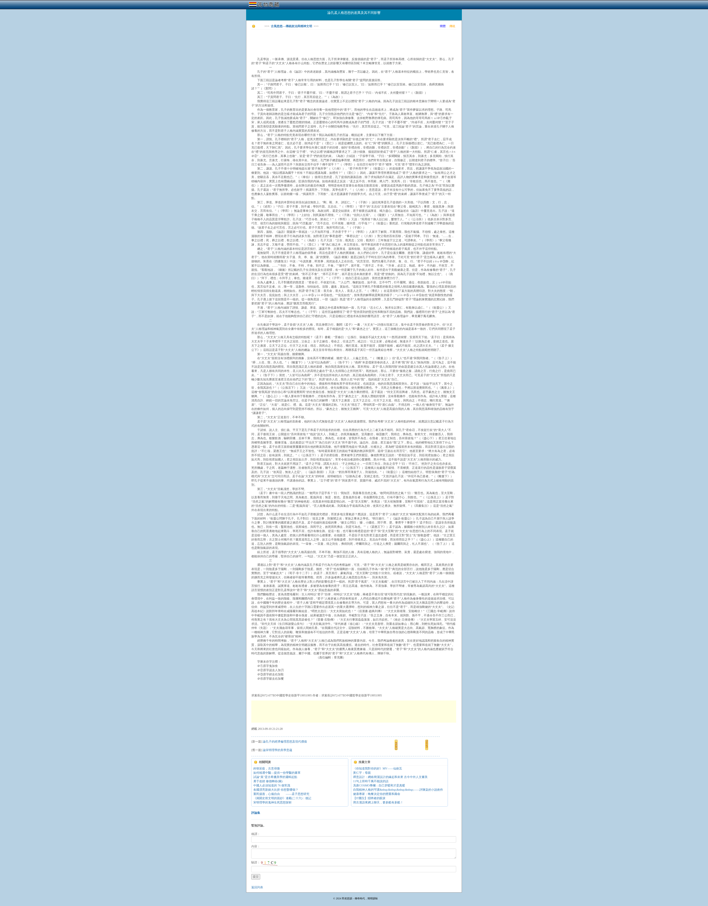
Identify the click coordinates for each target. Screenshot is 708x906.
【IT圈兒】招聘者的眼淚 (369, 798)
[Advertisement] (318, 40)
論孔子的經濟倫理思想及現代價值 (285, 741)
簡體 (443, 26)
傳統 (452, 26)
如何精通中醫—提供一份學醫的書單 (277, 772)
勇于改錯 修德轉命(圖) (267, 781)
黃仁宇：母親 (362, 772)
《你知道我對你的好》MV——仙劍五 (377, 768)
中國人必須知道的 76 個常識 (271, 785)
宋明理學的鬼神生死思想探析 (272, 802)
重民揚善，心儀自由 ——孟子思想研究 (281, 793)
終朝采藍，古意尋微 (266, 768)
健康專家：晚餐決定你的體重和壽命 (376, 793)
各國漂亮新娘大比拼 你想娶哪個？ (275, 789)
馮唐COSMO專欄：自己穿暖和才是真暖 (379, 785)
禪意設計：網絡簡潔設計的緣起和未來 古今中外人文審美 (390, 777)
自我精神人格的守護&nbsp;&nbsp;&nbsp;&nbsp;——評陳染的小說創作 (398, 789)
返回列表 (257, 887)
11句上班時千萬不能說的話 (370, 781)
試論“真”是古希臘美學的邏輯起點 (275, 777)
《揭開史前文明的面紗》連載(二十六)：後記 (282, 798)
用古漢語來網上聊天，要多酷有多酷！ (378, 802)
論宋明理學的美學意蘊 (277, 750)
